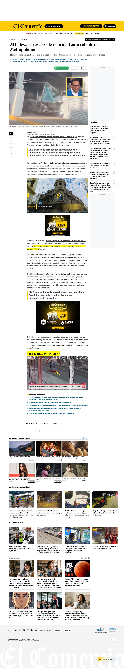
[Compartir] (11, 133)
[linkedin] (32, 630)
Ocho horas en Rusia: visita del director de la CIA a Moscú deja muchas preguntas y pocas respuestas (99, 175)
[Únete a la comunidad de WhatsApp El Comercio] (61, 68)
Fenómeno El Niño (37, 33)
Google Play (67, 630)
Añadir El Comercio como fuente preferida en (100, 39)
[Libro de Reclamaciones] (112, 630)
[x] (20, 630)
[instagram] (24, 630)
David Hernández (56, 423)
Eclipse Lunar (49, 33)
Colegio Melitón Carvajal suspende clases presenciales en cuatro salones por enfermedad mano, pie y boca (55, 409)
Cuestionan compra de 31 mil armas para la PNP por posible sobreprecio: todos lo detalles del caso (45, 61)
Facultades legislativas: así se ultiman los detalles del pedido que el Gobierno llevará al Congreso (99, 129)
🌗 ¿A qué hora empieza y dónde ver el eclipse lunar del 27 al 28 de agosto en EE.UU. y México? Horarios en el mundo (76, 582)
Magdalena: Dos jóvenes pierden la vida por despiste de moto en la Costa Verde (104, 513)
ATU (37, 423)
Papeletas (98, 33)
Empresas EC (80, 33)
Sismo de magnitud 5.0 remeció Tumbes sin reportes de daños (50, 402)
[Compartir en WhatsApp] (11, 137)
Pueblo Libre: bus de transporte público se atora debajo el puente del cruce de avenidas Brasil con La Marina (77, 514)
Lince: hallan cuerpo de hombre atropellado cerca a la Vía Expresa (51, 413)
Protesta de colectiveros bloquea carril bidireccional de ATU (104, 547)
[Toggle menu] (9, 26)
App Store (57, 630)
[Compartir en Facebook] (11, 141)
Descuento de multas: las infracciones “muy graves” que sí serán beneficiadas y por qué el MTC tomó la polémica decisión (100, 140)
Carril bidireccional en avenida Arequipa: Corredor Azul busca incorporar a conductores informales (76, 549)
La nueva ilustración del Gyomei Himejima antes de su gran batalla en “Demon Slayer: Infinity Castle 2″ (21, 614)
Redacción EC (33, 132)
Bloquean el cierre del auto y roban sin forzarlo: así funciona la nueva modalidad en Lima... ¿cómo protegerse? (49, 59)
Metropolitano (45, 423)
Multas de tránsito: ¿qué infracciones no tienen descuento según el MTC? (20, 548)
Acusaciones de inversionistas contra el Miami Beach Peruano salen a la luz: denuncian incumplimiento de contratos (56, 295)
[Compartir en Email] (11, 150)
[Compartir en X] (11, 145)
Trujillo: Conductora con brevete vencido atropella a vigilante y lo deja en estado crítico (58, 405)
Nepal (72, 33)
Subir (111, 640)
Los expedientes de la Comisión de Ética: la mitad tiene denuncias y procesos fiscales (101, 165)
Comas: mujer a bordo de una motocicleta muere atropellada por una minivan (49, 513)
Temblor (66, 33)
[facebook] (16, 630)
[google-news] (36, 630)
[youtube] (28, 630)
